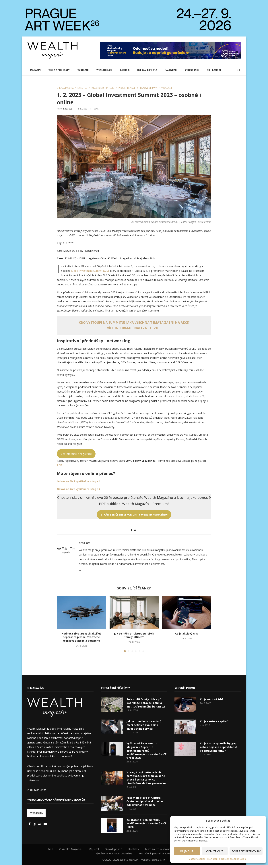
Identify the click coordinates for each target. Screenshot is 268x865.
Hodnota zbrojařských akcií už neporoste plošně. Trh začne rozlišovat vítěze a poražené (81, 637)
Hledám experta (147, 70)
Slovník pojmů (113, 849)
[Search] (239, 70)
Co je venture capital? (214, 721)
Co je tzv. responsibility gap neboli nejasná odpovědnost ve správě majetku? (218, 747)
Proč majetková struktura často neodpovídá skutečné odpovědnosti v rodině (145, 801)
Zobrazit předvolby (246, 851)
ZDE (59, 465)
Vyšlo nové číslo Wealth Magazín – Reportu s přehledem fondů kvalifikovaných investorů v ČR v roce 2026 (147, 750)
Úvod (50, 849)
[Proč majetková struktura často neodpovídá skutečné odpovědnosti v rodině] (112, 803)
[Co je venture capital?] (185, 727)
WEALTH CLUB (104, 70)
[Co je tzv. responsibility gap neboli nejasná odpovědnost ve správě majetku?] (185, 749)
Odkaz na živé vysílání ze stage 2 (78, 489)
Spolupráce (192, 70)
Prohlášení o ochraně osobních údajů (226, 858)
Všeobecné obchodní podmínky (114, 853)
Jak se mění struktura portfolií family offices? (134, 635)
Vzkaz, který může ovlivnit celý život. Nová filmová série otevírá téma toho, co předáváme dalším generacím (146, 778)
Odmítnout (214, 851)
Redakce (67, 108)
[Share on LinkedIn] (135, 530)
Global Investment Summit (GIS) (90, 270)
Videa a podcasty (59, 70)
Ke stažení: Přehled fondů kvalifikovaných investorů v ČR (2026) (147, 823)
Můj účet (94, 849)
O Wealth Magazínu (70, 849)
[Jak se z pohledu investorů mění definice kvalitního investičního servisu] (112, 727)
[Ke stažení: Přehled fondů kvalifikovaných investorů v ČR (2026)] (112, 825)
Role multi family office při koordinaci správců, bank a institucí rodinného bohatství (146, 702)
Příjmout (186, 851)
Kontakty (133, 849)
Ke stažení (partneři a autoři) (155, 853)
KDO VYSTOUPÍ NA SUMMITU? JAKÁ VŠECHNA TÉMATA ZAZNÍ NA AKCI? (134, 322)
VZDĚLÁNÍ (83, 70)
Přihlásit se (214, 70)
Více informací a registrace (76, 453)
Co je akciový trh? (186, 633)
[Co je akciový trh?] (186, 612)
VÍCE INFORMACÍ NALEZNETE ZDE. (134, 328)
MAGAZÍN (35, 70)
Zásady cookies (197, 858)
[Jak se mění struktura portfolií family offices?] (134, 612)
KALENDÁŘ (171, 70)
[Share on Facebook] (131, 530)
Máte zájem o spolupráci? (160, 849)
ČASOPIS (124, 70)
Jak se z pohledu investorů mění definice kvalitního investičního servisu (144, 725)
